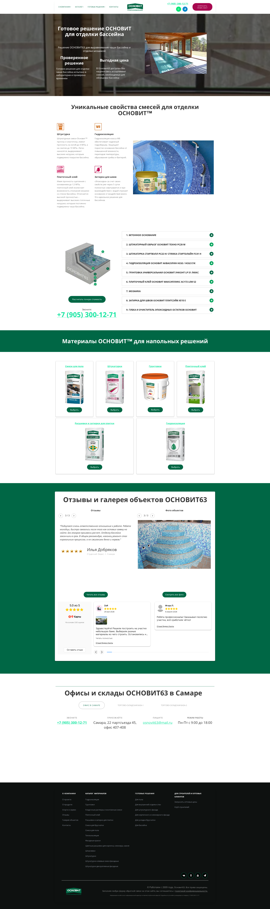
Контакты (113, 7)
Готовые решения (96, 7)
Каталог (79, 7)
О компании (64, 7)
